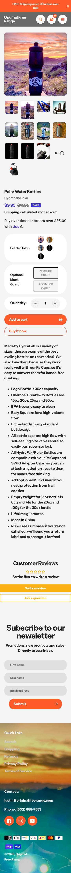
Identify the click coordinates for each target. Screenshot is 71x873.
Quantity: (18, 303)
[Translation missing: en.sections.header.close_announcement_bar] (68, 6)
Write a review (35, 588)
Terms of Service (18, 771)
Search (10, 742)
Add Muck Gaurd (46, 286)
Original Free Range (15, 19)
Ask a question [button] (35, 598)
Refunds (11, 756)
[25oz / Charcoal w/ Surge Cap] (49, 248)
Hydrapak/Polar (16, 198)
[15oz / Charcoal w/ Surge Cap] (49, 239)
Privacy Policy (16, 764)
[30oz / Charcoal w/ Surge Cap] (41, 256)
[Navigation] (62, 19)
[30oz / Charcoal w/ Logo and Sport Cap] (41, 239)
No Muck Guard (46, 273)
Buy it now (18, 331)
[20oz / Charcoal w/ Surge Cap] (41, 248)
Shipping (11, 212)
